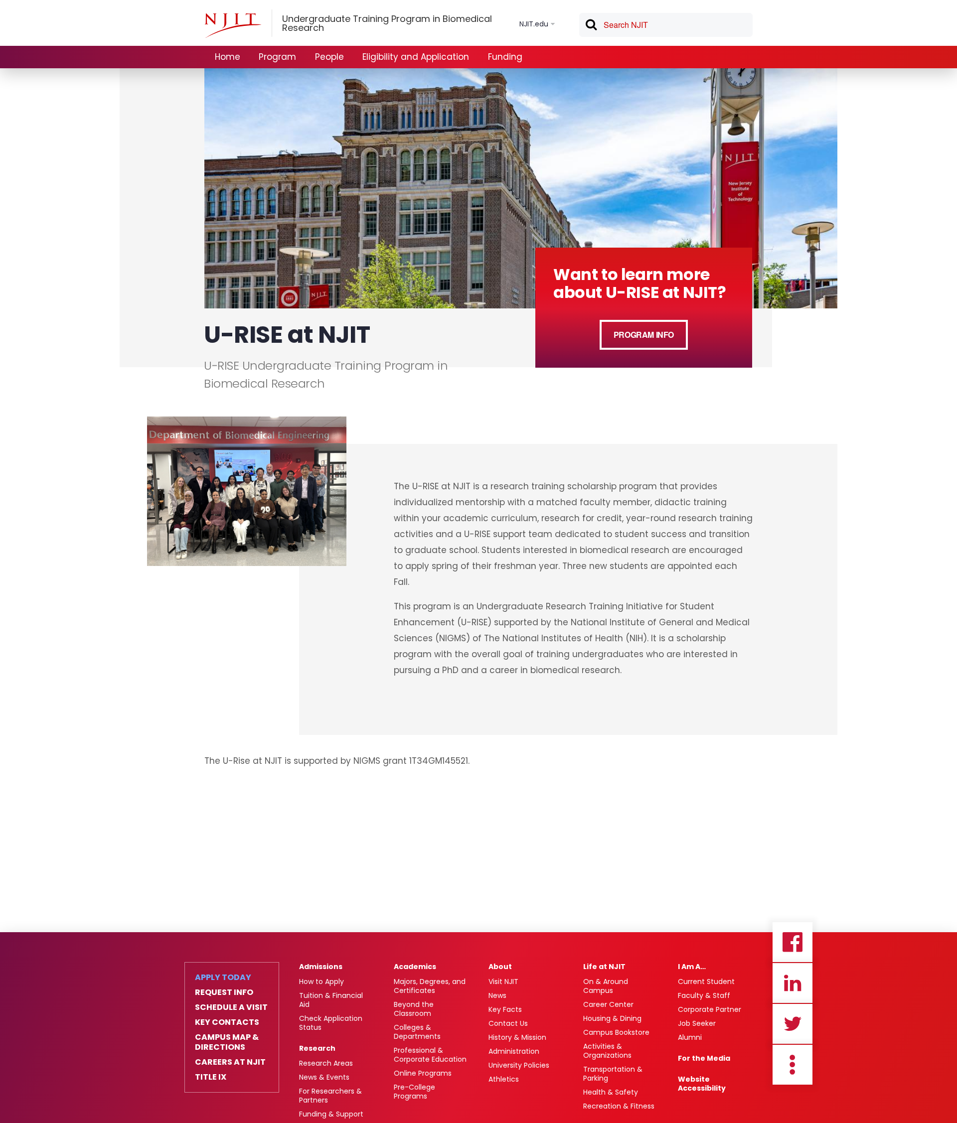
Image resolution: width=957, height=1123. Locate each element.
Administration (513, 1051)
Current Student (706, 981)
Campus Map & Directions (227, 1042)
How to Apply (321, 981)
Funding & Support (331, 1114)
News (497, 995)
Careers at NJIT (230, 1062)
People (329, 57)
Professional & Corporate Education (430, 1055)
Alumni (690, 1037)
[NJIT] (232, 25)
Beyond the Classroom (414, 1009)
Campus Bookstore (616, 1032)
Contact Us (508, 1023)
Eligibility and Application (415, 57)
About (500, 966)
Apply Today (223, 978)
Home (227, 57)
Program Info (644, 334)
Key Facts (505, 1009)
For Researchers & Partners (330, 1096)
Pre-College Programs (414, 1092)
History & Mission (517, 1037)
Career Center (608, 1004)
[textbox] (666, 25)
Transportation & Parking (612, 1074)
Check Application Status (330, 1023)
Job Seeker (697, 1023)
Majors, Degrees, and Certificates (430, 986)
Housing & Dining (612, 1018)
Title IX (210, 1077)
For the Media (704, 1058)
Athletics (503, 1079)
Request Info (224, 992)
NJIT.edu (533, 24)
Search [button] (590, 26)
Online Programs (423, 1073)
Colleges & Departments (417, 1032)
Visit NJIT (503, 981)
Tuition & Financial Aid (331, 1000)
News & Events (324, 1077)
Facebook (792, 942)
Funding (505, 57)
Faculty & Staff (704, 995)
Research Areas (326, 1063)
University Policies (518, 1065)
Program (277, 57)
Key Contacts (227, 1022)
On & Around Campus (605, 986)
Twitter (792, 1024)
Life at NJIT (604, 966)
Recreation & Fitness (618, 1106)
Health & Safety (610, 1092)
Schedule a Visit (231, 1007)
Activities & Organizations (607, 1051)
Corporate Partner (709, 1009)
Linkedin (792, 983)
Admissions (320, 966)
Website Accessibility (702, 1084)
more (792, 1065)
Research (317, 1048)
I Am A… (692, 966)
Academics (415, 966)
